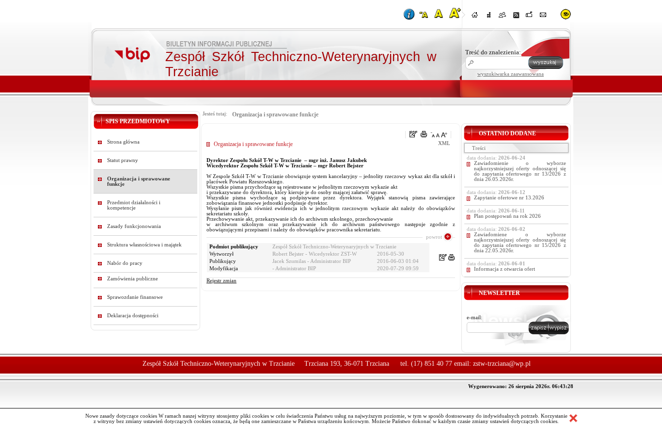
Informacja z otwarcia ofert (504, 269)
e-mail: (474, 317)
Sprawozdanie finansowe (135, 297)
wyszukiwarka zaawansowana (510, 74)
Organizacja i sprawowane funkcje (138, 181)
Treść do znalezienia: (493, 52)
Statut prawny (122, 160)
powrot (434, 237)
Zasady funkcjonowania (134, 226)
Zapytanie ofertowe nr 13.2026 (509, 197)
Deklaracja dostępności (132, 315)
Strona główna (123, 142)
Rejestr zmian (221, 280)
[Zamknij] (573, 418)
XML (444, 143)
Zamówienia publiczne (132, 278)
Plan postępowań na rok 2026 (507, 216)
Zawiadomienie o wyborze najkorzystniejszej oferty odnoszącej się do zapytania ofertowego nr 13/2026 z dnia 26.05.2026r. (520, 171)
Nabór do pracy (124, 263)
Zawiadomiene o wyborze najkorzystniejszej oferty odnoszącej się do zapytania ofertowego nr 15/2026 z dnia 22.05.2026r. (520, 242)
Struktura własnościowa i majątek (144, 244)
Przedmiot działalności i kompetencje (133, 205)
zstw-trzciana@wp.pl (502, 363)
